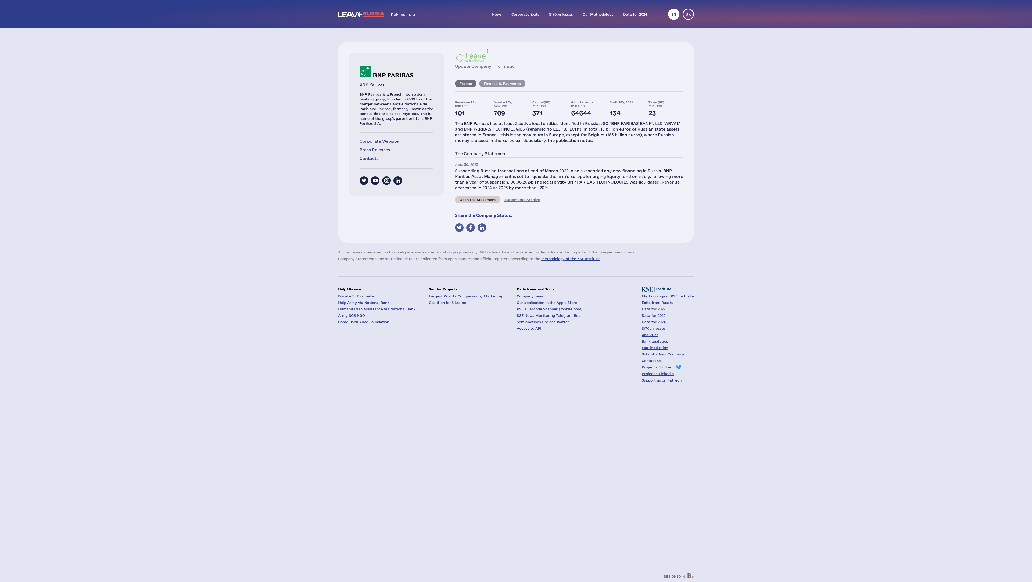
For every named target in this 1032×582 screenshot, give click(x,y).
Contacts (369, 158)
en (673, 14)
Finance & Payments (502, 83)
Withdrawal (475, 57)
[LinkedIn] (397, 180)
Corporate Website (379, 141)
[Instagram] (386, 180)
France (466, 83)
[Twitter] (364, 180)
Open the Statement (478, 200)
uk (688, 14)
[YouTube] (375, 180)
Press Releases (375, 150)
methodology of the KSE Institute (570, 259)
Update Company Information (486, 66)
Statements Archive (522, 200)
